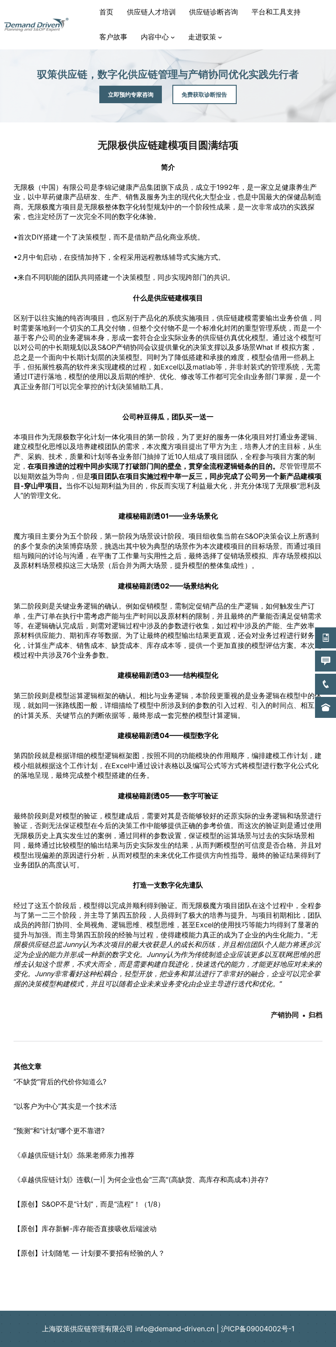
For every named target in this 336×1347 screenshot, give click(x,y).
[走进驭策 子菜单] (220, 37)
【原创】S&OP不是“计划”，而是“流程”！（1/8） (89, 1204)
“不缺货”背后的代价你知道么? (60, 1081)
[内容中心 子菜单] (173, 37)
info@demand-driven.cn (174, 1328)
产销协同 (285, 1014)
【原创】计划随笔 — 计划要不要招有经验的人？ (89, 1253)
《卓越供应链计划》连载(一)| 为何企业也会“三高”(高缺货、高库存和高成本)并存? (141, 1179)
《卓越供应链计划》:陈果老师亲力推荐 (74, 1155)
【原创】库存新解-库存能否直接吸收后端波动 (85, 1228)
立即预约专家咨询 (131, 94)
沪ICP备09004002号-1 (257, 1328)
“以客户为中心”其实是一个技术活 (65, 1106)
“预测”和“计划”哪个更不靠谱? (59, 1130)
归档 (315, 1014)
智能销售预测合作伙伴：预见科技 (168, 1288)
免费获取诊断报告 (204, 94)
